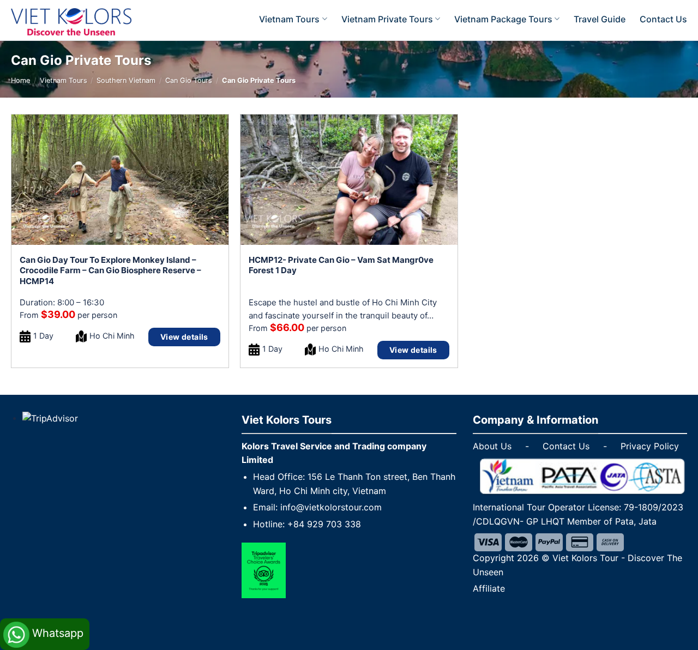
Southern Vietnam (126, 80)
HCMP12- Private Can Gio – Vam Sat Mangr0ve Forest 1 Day (341, 265)
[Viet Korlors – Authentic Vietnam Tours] (86, 22)
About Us (492, 446)
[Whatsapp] (44, 621)
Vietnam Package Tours (503, 19)
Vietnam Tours (289, 19)
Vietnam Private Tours (387, 19)
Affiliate (489, 588)
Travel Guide (599, 19)
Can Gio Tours (188, 80)
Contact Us (663, 19)
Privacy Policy (650, 446)
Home (20, 80)
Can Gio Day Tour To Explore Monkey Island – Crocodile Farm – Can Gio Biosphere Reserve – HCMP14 (110, 270)
